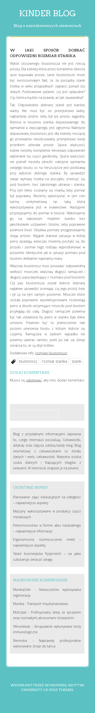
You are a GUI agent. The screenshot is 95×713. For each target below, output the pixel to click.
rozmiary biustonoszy (51, 353)
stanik (76, 361)
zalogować (34, 380)
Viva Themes (61, 690)
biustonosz (28, 361)
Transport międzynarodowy (47, 603)
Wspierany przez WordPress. (39, 685)
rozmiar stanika (54, 361)
